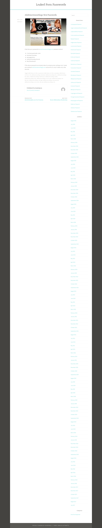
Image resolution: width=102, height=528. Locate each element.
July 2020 (73, 382)
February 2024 (74, 226)
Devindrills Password (75, 53)
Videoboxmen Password (76, 111)
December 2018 (74, 443)
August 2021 (73, 334)
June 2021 (73, 342)
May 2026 (73, 131)
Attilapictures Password (76, 78)
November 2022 (74, 280)
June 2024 (73, 211)
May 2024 (73, 215)
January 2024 (74, 229)
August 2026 (73, 120)
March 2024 (73, 222)
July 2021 (73, 338)
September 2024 (75, 200)
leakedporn (19, 21)
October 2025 (74, 153)
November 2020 (74, 367)
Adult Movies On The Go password (35, 73)
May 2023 (73, 258)
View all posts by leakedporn (33, 90)
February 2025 (74, 182)
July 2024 (73, 207)
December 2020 (74, 363)
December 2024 (74, 189)
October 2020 (74, 371)
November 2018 (74, 447)
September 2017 (75, 498)
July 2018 (73, 461)
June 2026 (73, 128)
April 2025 (73, 175)
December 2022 (74, 276)
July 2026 (73, 124)
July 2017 (73, 505)
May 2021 (73, 345)
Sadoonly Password (75, 60)
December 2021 (74, 320)
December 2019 (74, 407)
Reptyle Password (75, 39)
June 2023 (73, 255)
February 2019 (74, 436)
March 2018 (73, 476)
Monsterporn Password (76, 75)
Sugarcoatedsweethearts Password (79, 28)
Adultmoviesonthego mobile (51, 76)
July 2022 (73, 294)
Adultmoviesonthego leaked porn (37, 76)
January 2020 (74, 403)
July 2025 (73, 164)
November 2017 (74, 490)
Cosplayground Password (76, 93)
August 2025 (73, 160)
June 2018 (73, 465)
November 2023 (74, 236)
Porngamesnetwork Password (77, 97)
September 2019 (75, 418)
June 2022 (73, 298)
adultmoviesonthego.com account (44, 78)
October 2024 (74, 197)
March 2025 (73, 178)
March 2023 (73, 266)
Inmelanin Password (75, 86)
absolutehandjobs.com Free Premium (34, 99)
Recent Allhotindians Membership (58, 99)
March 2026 (73, 139)
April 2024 (73, 218)
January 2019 (74, 440)
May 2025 (73, 171)
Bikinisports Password (75, 89)
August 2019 (73, 421)
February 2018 (74, 480)
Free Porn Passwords (75, 514)
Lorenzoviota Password (76, 46)
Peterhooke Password (76, 49)
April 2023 (73, 262)
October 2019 (74, 414)
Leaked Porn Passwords (51, 4)
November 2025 (74, 149)
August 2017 (73, 501)
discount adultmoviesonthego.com (47, 82)
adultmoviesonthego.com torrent (32, 82)
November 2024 (74, 193)
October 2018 (74, 450)
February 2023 (74, 269)
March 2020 (73, 396)
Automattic (66, 525)
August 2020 (73, 378)
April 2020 (73, 392)
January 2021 (74, 360)
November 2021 (74, 324)
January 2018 (74, 483)
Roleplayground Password (77, 100)
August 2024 (73, 204)
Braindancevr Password (76, 64)
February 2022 (74, 313)
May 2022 (73, 302)
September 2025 (75, 157)
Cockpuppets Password (76, 24)
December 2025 (74, 146)
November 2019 (74, 411)
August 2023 (73, 247)
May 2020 (73, 389)
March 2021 (73, 353)
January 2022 (74, 316)
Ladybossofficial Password (77, 31)
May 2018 (73, 469)
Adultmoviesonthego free (51, 75)
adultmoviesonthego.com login (35, 80)
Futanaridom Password (76, 68)
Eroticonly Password (75, 57)
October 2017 (74, 494)
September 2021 (75, 331)
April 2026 (73, 135)
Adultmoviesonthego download (38, 75)
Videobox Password (75, 107)
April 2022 (73, 305)
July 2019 (73, 425)
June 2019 (73, 429)
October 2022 (74, 284)
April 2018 (73, 472)
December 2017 (74, 487)
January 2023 (74, 273)
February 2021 (74, 356)
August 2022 (73, 291)
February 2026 (74, 142)
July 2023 (73, 251)
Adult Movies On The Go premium (51, 73)
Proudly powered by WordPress (42, 525)
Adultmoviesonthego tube (30, 78)
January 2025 (74, 186)
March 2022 (73, 309)
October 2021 (74, 327)
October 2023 (74, 240)
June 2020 (73, 385)
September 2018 (75, 454)
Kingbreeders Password (76, 42)
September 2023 (75, 244)
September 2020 (75, 374)
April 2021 (73, 349)
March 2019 (73, 432)
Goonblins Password (75, 71)
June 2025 (73, 168)
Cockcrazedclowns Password (77, 35)
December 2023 (74, 233)
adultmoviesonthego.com (46, 49)
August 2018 (73, 458)
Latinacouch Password (76, 82)
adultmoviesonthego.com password (51, 80)
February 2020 (74, 400)
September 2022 (75, 287)
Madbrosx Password (75, 104)
